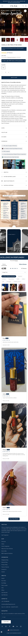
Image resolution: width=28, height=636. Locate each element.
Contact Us (3, 569)
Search (2, 578)
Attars (2, 544)
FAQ (2, 587)
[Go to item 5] (22, 40)
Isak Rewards (4, 592)
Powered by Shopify (16, 633)
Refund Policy (4, 562)
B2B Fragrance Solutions (7, 553)
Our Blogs (3, 583)
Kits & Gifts (4, 551)
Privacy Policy (4, 564)
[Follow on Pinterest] (9, 626)
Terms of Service (5, 567)
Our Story (3, 580)
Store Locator (4, 585)
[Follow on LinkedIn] (17, 626)
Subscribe (6, 621)
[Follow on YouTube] (13, 626)
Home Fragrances (5, 546)
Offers (2, 590)
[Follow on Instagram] (6, 626)
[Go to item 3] (13, 40)
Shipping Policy (4, 560)
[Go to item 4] (17, 40)
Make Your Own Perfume (7, 548)
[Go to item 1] (3, 40)
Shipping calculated (11, 57)
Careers (3, 571)
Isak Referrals (4, 595)
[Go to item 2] (8, 40)
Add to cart (14, 77)
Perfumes (3, 541)
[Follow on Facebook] (2, 626)
